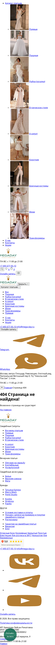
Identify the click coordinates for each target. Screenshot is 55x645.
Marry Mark (11, 492)
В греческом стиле (14, 299)
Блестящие (5, 535)
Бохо (12, 533)
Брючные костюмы (14, 306)
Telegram (5, 349)
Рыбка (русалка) (13, 296)
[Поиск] (2, 269)
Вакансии (10, 526)
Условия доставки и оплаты (19, 512)
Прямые (9, 313)
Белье (8, 476)
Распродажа (11, 519)
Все (7, 292)
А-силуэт (9, 301)
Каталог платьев (13, 3)
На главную (6, 409)
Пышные (9, 294)
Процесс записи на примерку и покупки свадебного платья (25, 516)
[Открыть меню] (18, 273)
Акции (8, 245)
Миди (8, 308)
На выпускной (12, 467)
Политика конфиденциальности (16, 623)
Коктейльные (12, 465)
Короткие (10, 303)
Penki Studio (11, 494)
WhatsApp (5, 369)
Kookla (8, 498)
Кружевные (21, 533)
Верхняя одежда (13, 478)
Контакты (10, 242)
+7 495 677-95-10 (8, 266)
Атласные (5, 533)
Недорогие (37, 535)
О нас (8, 240)
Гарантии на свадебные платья (20, 523)
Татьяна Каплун (13, 489)
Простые (42, 533)
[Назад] (2, 387)
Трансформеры (12, 310)
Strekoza (9, 501)
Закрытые (32, 533)
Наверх (3, 643)
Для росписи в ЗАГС (21, 535)
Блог (7, 528)
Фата (7, 481)
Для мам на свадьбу (15, 462)
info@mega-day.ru (25, 326)
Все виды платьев (14, 430)
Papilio (8, 503)
